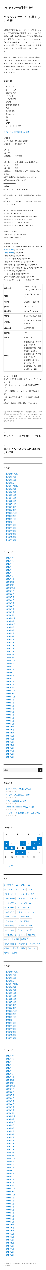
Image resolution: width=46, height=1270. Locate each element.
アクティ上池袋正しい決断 (16, 801)
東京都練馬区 (11, 528)
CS (15, 414)
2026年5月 (10, 567)
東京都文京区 (11, 501)
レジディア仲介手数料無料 (19, 7)
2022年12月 (10, 691)
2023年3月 (10, 681)
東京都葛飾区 (11, 534)
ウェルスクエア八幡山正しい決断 (18, 789)
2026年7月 (10, 561)
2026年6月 (10, 564)
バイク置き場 (10, 418)
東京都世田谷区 (31, 412)
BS (8, 414)
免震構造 (31, 935)
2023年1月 (10, 687)
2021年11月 (10, 730)
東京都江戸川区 (12, 513)
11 (12, 848)
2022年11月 (10, 694)
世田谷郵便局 (9, 253)
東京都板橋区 (11, 510)
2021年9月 (10, 736)
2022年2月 (10, 721)
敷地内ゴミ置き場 (33, 418)
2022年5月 (10, 712)
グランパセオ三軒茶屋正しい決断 (16, 132)
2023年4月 (10, 678)
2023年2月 (10, 684)
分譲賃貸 (15, 939)
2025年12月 (10, 582)
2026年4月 (10, 570)
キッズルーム (26, 903)
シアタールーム (23, 912)
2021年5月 (10, 748)
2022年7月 (10, 706)
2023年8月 (10, 666)
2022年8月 (10, 703)
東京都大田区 (11, 498)
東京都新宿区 (11, 504)
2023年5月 (10, 675)
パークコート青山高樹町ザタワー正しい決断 (23, 813)
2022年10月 (10, 697)
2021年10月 (10, 733)
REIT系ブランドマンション (25, 414)
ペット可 (28, 930)
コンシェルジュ (23, 908)
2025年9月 (10, 591)
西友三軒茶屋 (9, 250)
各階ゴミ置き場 (10, 944)
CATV (11, 414)
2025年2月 (10, 612)
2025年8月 (10, 594)
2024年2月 (10, 648)
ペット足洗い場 (10, 935)
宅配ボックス (23, 418)
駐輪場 (12, 421)
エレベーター (21, 416)
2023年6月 (10, 672)
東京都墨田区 (11, 495)
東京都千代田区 (12, 486)
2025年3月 (10, 609)
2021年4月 (10, 751)
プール (19, 930)
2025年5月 (10, 603)
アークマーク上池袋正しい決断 (18, 795)
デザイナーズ (26, 917)
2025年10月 (10, 588)
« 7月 (11, 866)
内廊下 (17, 418)
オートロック (30, 416)
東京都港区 (10, 522)
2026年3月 (10, 573)
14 (29, 848)
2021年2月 (10, 757)
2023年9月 (10, 663)
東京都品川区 (11, 492)
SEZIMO (10, 412)
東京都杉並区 (11, 507)
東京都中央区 (11, 477)
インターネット (10, 894)
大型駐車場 (23, 944)
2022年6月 (10, 709)
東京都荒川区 (11, 531)
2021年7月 (10, 742)
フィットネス (9, 930)
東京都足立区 (11, 540)
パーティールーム (26, 926)
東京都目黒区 (11, 525)
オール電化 (34, 899)
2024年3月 (10, 645)
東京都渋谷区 (11, 519)
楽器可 (23, 948)
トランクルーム (10, 921)
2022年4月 (10, 715)
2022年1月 (10, 724)
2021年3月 (10, 754)
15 (34, 848)
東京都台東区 (11, 489)
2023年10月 (10, 660)
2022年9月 (10, 700)
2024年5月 (10, 639)
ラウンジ (22, 935)
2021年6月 (10, 745)
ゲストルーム (9, 908)
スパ (33, 912)
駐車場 (7, 953)
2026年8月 (10, 558)
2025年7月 (10, 597)
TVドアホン (37, 414)
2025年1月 (10, 615)
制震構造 (24, 939)
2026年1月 (10, 579)
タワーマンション (11, 917)
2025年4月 (10, 606)
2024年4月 (10, 642)
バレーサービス (10, 926)
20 (23, 852)
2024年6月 (10, 636)
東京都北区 (10, 483)
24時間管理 (8, 885)
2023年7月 (10, 669)
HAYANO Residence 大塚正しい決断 (20, 807)
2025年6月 (10, 600)
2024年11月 (10, 621)
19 (17, 852)
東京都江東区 (11, 516)
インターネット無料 (10, 416)
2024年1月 (10, 651)
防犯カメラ (32, 948)
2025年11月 (10, 585)
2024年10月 (10, 624)
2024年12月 (10, 618)
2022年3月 (10, 718)
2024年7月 (10, 633)
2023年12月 (10, 654)
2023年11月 (10, 657)
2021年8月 (10, 739)
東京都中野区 (11, 480)
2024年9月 (10, 627)
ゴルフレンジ (9, 912)
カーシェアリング (11, 903)
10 (6, 848)
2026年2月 (10, 576)
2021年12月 (10, 727)
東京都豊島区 (11, 537)
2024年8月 (10, 630)
